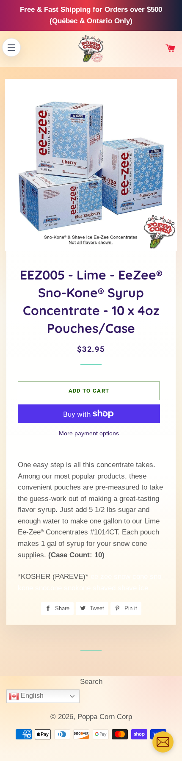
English (31, 695)
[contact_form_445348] (163, 742)
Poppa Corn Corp (104, 717)
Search (91, 682)
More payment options (89, 433)
